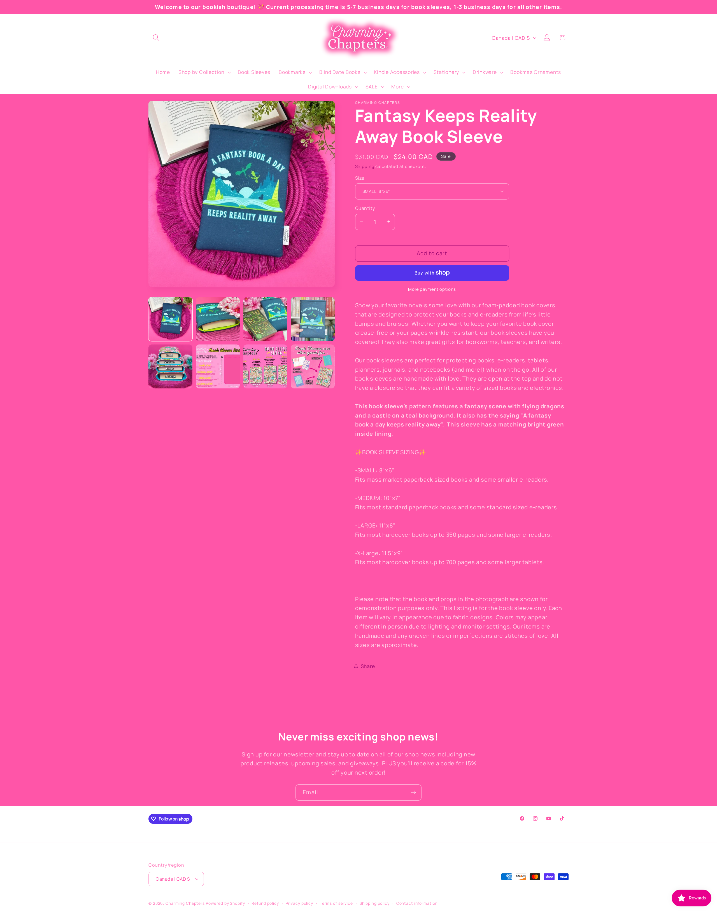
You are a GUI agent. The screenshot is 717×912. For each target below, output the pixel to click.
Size (360, 178)
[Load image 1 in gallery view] (170, 319)
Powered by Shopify (225, 903)
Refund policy (265, 903)
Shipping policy (375, 903)
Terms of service (336, 903)
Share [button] (368, 665)
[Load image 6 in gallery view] (218, 366)
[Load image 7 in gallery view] (265, 366)
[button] (156, 37)
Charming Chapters (185, 903)
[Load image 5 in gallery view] (170, 366)
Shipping (364, 166)
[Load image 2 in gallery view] (218, 319)
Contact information (417, 903)
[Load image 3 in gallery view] (265, 319)
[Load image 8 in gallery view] (313, 366)
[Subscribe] (413, 792)
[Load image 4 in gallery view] (313, 319)
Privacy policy (299, 903)
